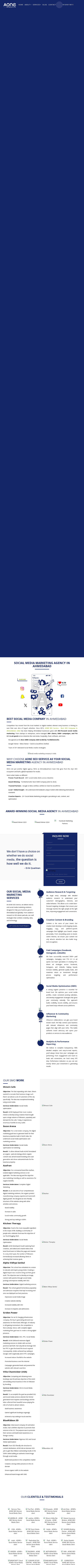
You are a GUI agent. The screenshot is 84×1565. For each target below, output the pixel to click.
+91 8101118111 (68, 5)
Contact (52, 5)
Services (36, 5)
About (27, 5)
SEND (61, 882)
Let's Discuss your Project (19, 926)
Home (20, 5)
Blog (45, 5)
